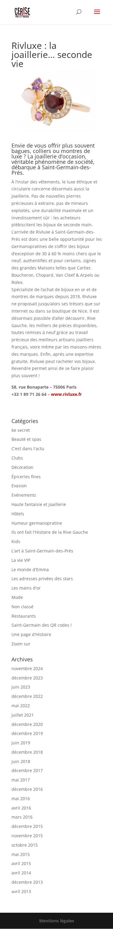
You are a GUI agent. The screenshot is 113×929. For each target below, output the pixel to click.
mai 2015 (20, 854)
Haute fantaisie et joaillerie (38, 504)
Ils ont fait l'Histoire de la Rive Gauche (49, 532)
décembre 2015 (27, 826)
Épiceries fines (26, 476)
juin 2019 (20, 743)
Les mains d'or (26, 588)
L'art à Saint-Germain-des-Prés (42, 551)
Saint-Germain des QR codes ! (42, 625)
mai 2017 (20, 780)
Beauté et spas (26, 439)
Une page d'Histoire (31, 634)
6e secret (20, 430)
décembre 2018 (27, 752)
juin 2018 (20, 761)
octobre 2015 (24, 845)
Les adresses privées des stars (42, 578)
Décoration (22, 467)
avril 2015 (21, 863)
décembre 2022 (27, 696)
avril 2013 (21, 891)
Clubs (17, 458)
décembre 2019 (27, 733)
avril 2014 (21, 873)
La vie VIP (20, 560)
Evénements (23, 495)
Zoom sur (20, 644)
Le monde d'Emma (30, 569)
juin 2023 (20, 687)
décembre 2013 (27, 882)
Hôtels (17, 514)
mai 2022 (20, 705)
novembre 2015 (27, 835)
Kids (15, 541)
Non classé (22, 606)
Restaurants (23, 616)
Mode (17, 597)
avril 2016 (21, 808)
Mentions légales (56, 921)
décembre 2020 (27, 724)
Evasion (19, 485)
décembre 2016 (27, 789)
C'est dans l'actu (27, 448)
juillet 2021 (22, 715)
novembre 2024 (27, 668)
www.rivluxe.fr (66, 394)
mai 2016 (20, 798)
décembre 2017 (27, 770)
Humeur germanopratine (36, 523)
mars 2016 (22, 817)
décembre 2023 (27, 678)
